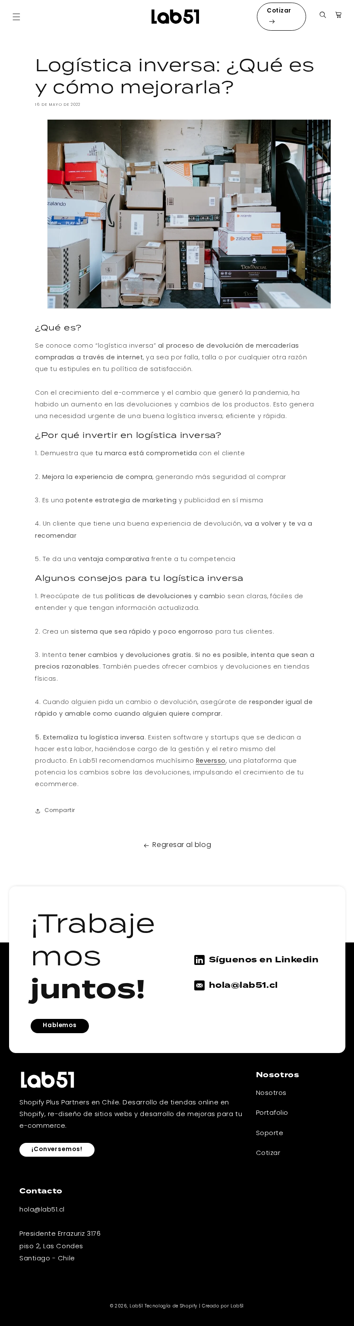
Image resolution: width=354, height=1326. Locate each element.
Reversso (211, 761)
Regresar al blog (181, 845)
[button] (16, 16)
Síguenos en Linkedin (264, 960)
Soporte (270, 1133)
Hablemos (60, 1026)
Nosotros (271, 1093)
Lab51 (136, 1306)
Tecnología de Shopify (171, 1306)
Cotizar (279, 11)
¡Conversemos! (57, 1150)
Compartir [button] (60, 810)
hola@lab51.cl (243, 985)
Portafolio (272, 1113)
